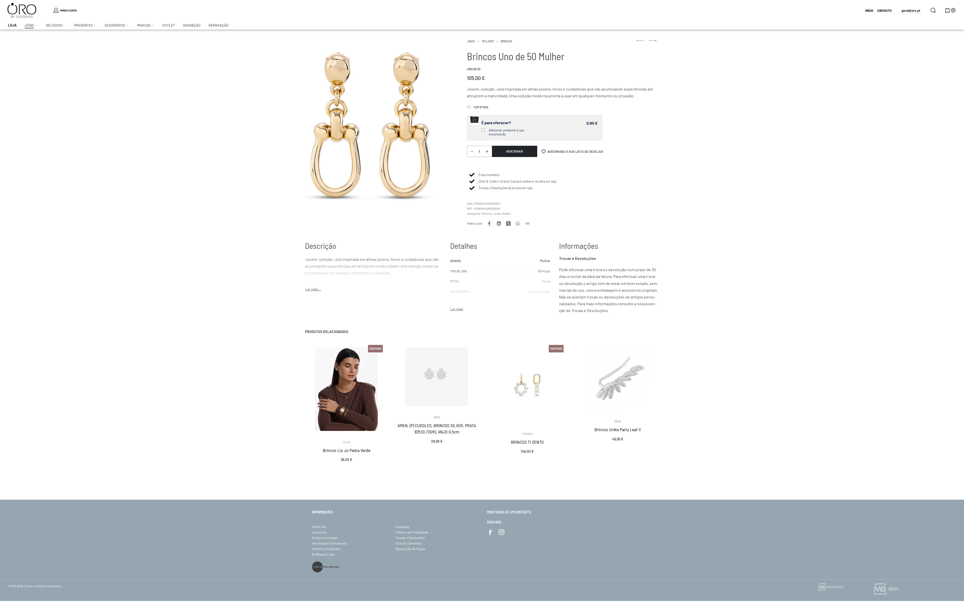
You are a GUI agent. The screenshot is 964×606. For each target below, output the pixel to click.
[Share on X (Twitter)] (508, 223)
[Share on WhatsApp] (518, 223)
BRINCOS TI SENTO (527, 442)
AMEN (437, 417)
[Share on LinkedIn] (499, 223)
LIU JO (346, 442)
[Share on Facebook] (489, 223)
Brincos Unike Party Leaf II (617, 429)
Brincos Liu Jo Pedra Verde (346, 450)
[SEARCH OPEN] (933, 10)
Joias (471, 41)
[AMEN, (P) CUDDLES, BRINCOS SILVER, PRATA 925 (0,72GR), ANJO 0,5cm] (436, 376)
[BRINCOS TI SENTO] (527, 385)
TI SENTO (527, 434)
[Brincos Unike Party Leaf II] (617, 378)
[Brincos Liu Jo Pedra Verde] (346, 389)
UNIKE (617, 421)
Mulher (488, 41)
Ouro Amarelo (539, 291)
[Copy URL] (527, 223)
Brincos (506, 41)
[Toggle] (313, 289)
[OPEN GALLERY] (372, 122)
